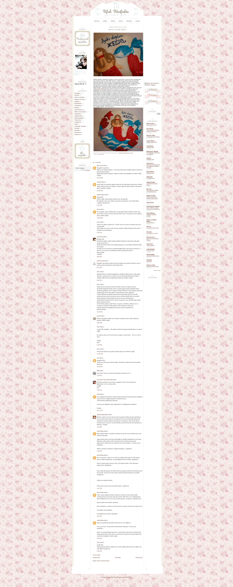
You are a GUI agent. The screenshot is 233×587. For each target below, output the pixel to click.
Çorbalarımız (78, 122)
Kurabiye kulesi (150, 250)
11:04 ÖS (100, 312)
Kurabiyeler (77, 93)
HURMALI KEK (150, 159)
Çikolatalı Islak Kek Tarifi (153, 266)
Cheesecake (78, 120)
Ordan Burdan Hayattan (153, 206)
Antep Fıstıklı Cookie (152, 125)
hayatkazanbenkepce (102, 414)
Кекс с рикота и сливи (152, 233)
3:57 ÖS (99, 488)
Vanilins (149, 158)
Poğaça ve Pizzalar (80, 99)
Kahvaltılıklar (78, 103)
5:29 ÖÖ (99, 345)
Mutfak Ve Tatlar (151, 195)
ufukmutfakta (100, 431)
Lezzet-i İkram (150, 140)
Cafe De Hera (150, 202)
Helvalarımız (78, 134)
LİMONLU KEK (150, 147)
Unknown (99, 182)
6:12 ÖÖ (99, 205)
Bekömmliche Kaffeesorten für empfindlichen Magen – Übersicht (153, 166)
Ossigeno (149, 232)
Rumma (149, 226)
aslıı (98, 358)
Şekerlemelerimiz (79, 118)
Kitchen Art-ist (151, 237)
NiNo (98, 370)
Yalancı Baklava (150, 245)
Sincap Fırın (150, 163)
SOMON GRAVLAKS (152, 142)
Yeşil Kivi (149, 260)
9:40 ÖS (99, 280)
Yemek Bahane (151, 213)
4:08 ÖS (99, 256)
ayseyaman (100, 236)
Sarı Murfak (150, 146)
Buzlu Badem (150, 171)
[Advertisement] (152, 53)
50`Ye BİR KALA (151, 178)
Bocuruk (149, 189)
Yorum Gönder (96, 555)
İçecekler (77, 128)
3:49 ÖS (99, 451)
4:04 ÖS (99, 538)
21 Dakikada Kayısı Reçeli (153, 137)
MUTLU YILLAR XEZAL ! (117, 29)
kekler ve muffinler (79, 97)
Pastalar (101, 154)
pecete (98, 316)
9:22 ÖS (99, 267)
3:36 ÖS (99, 551)
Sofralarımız (78, 114)
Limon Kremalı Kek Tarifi (153, 228)
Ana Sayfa (118, 557)
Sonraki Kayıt (96, 557)
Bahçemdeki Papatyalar (100, 89)
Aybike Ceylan (100, 194)
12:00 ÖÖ (100, 178)
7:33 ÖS (99, 375)
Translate (87, 170)
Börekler (77, 107)
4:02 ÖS (99, 232)
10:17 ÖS (100, 410)
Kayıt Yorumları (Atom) (103, 560)
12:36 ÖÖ (100, 190)
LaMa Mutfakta (151, 249)
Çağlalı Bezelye (150, 173)
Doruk (98, 209)
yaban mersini (100, 260)
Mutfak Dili (150, 177)
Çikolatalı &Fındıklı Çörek (153, 256)
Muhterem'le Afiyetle (152, 151)
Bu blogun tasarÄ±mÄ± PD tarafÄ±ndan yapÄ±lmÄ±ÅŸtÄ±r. (116, 577)
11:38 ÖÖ (100, 354)
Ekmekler (77, 130)
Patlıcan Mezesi (150, 222)
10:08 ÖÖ (100, 218)
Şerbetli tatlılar (78, 116)
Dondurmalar (78, 132)
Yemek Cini (150, 244)
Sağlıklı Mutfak (151, 182)
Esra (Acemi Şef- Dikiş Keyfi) (104, 379)
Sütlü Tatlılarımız (79, 109)
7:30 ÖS (99, 390)
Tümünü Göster (157, 270)
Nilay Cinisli (100, 165)
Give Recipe (150, 128)
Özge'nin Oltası (151, 135)
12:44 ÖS (100, 366)
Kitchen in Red (151, 265)
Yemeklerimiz (78, 105)
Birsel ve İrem (150, 123)
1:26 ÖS (99, 427)
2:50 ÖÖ (99, 322)
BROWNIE (149, 261)
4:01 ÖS (99, 516)
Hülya (98, 394)
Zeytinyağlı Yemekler (80, 126)
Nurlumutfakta (150, 254)
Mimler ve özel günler (80, 111)
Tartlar (76, 124)
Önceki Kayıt (139, 557)
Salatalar (77, 101)
